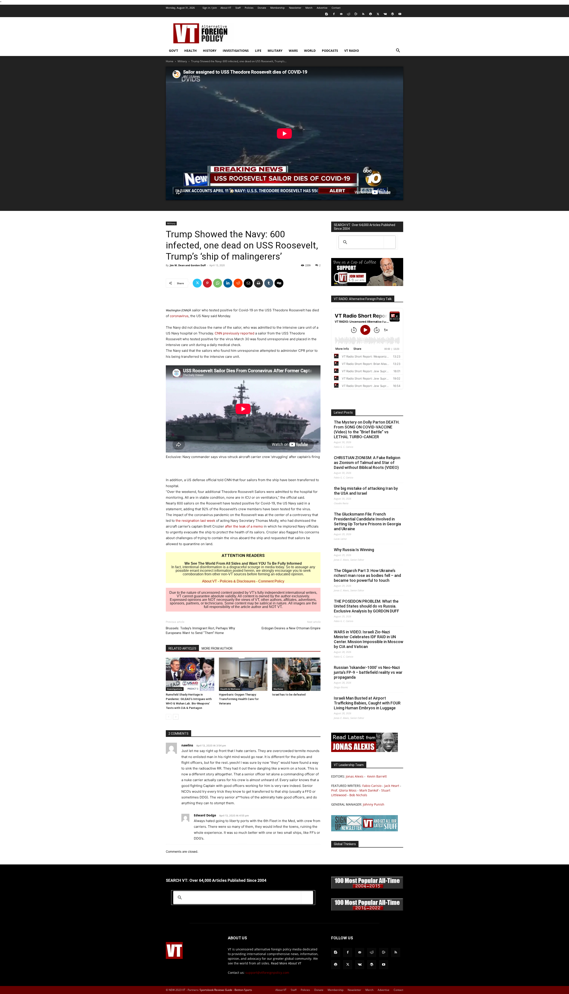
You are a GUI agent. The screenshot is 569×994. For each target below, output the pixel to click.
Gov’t (173, 50)
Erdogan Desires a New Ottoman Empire (291, 628)
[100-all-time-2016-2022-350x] (367, 910)
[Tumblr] (268, 283)
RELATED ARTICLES (182, 648)
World (310, 50)
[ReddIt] (238, 283)
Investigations (236, 50)
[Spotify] (370, 14)
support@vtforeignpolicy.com (267, 972)
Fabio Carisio (371, 786)
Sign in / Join (209, 7)
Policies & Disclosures (237, 581)
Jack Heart (391, 786)
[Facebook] (334, 14)
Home (169, 61)
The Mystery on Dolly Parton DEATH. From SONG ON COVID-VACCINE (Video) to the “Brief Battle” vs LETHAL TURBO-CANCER (366, 429)
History (209, 50)
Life (258, 50)
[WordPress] (392, 14)
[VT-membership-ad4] (367, 285)
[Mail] (341, 14)
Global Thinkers (345, 844)
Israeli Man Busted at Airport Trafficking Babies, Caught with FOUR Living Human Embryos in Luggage (367, 703)
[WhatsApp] (217, 283)
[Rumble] (356, 14)
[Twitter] (378, 14)
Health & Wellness (230, 688)
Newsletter (295, 7)
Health (190, 50)
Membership (277, 7)
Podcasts (330, 50)
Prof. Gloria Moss (344, 790)
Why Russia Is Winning (354, 549)
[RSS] (363, 14)
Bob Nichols (358, 795)
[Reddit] (348, 14)
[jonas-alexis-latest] (364, 751)
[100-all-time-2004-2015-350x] (367, 888)
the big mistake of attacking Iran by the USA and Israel (366, 491)
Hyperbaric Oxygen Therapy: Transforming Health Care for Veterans (239, 699)
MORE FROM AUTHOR (217, 648)
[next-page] (175, 717)
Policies (249, 7)
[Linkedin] (227, 283)
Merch (309, 7)
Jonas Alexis (354, 776)
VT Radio (351, 50)
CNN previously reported (234, 333)
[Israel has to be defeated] (296, 674)
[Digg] (278, 283)
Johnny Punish (373, 804)
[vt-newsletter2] (364, 830)
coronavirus (179, 316)
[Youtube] (400, 14)
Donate (262, 7)
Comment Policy (271, 581)
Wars (293, 50)
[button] (398, 51)
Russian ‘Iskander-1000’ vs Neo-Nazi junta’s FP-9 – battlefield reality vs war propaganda (368, 672)
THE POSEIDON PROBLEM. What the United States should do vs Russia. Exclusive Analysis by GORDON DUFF (366, 606)
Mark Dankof (368, 790)
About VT (225, 7)
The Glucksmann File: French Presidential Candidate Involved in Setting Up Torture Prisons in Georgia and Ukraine (367, 521)
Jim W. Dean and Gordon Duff (188, 265)
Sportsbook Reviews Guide (216, 990)
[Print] (258, 283)
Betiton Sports (243, 990)
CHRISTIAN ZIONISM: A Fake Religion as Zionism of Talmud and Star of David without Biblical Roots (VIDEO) (367, 462)
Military (275, 50)
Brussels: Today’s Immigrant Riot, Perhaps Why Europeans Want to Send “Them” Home (200, 630)
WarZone (278, 688)
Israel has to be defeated (289, 694)
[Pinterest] (207, 283)
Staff (237, 7)
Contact (336, 7)
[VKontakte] (385, 14)
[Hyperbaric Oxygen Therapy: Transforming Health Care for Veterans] (243, 674)
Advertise (322, 7)
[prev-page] (168, 717)
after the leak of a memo (244, 526)
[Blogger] (326, 14)
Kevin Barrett (377, 776)
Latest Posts (343, 412)
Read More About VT (286, 963)
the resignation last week (195, 520)
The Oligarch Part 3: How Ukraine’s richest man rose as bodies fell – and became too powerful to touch (367, 575)
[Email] (248, 283)
